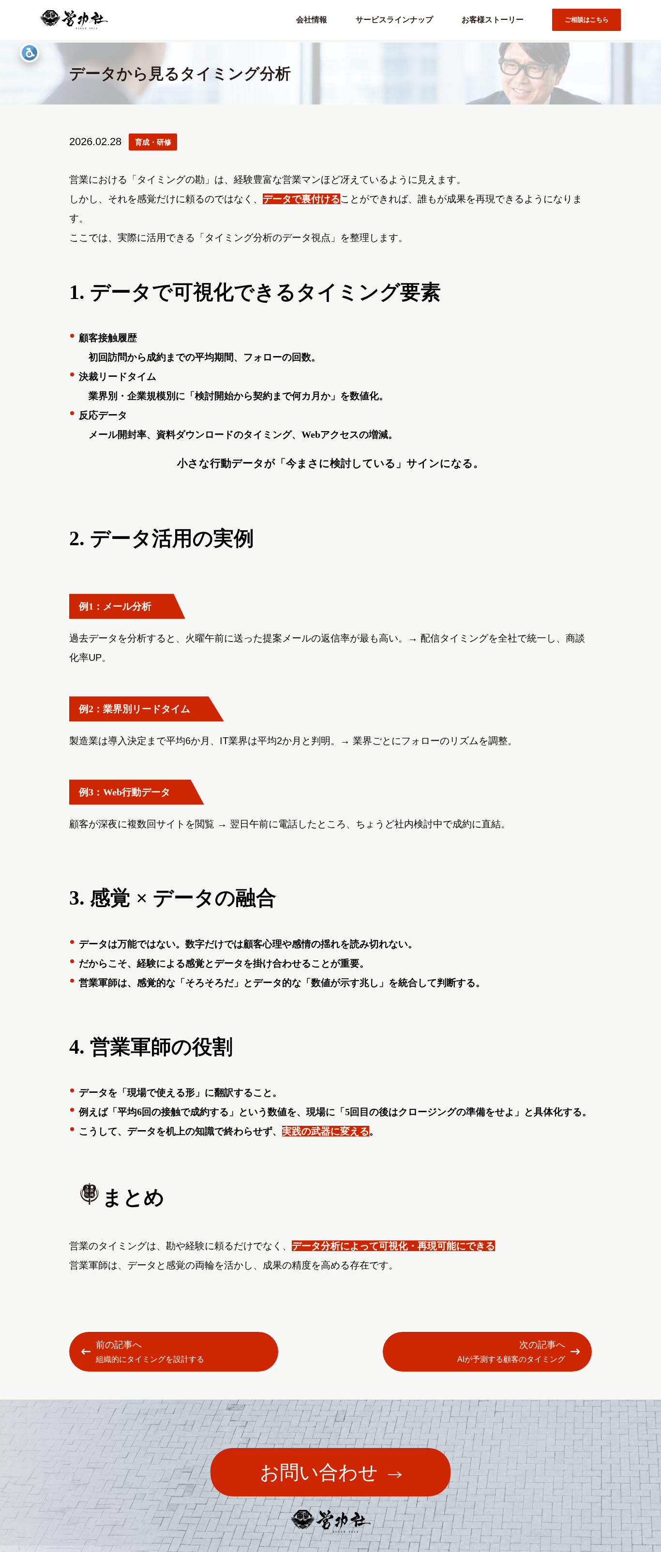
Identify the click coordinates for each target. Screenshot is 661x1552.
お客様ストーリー (493, 19)
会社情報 (311, 19)
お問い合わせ (319, 1472)
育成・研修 (153, 142)
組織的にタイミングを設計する (150, 1351)
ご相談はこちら (587, 19)
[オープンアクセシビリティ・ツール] (29, 52)
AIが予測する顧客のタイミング (511, 1351)
